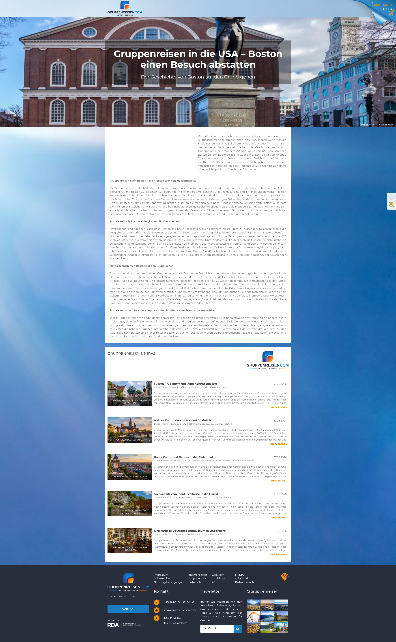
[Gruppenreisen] (125, 8)
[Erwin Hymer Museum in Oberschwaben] (270, 627)
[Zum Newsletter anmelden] (238, 629)
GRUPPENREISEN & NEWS (131, 353)
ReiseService (162, 578)
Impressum (161, 574)
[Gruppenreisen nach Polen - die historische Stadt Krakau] (284, 627)
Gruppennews (198, 578)
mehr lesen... (278, 407)
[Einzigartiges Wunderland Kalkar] (257, 615)
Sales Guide (242, 578)
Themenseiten (198, 574)
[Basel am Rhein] (270, 604)
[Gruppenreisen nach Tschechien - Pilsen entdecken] (257, 627)
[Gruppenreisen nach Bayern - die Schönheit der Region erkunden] (284, 604)
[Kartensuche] (391, 206)
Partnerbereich (244, 582)
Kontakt (128, 608)
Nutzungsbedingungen (169, 582)
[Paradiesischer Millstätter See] (270, 615)
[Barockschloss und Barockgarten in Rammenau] (284, 615)
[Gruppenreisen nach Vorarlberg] (257, 604)
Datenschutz (197, 582)
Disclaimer (218, 578)
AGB (214, 582)
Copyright (218, 574)
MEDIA (239, 574)
